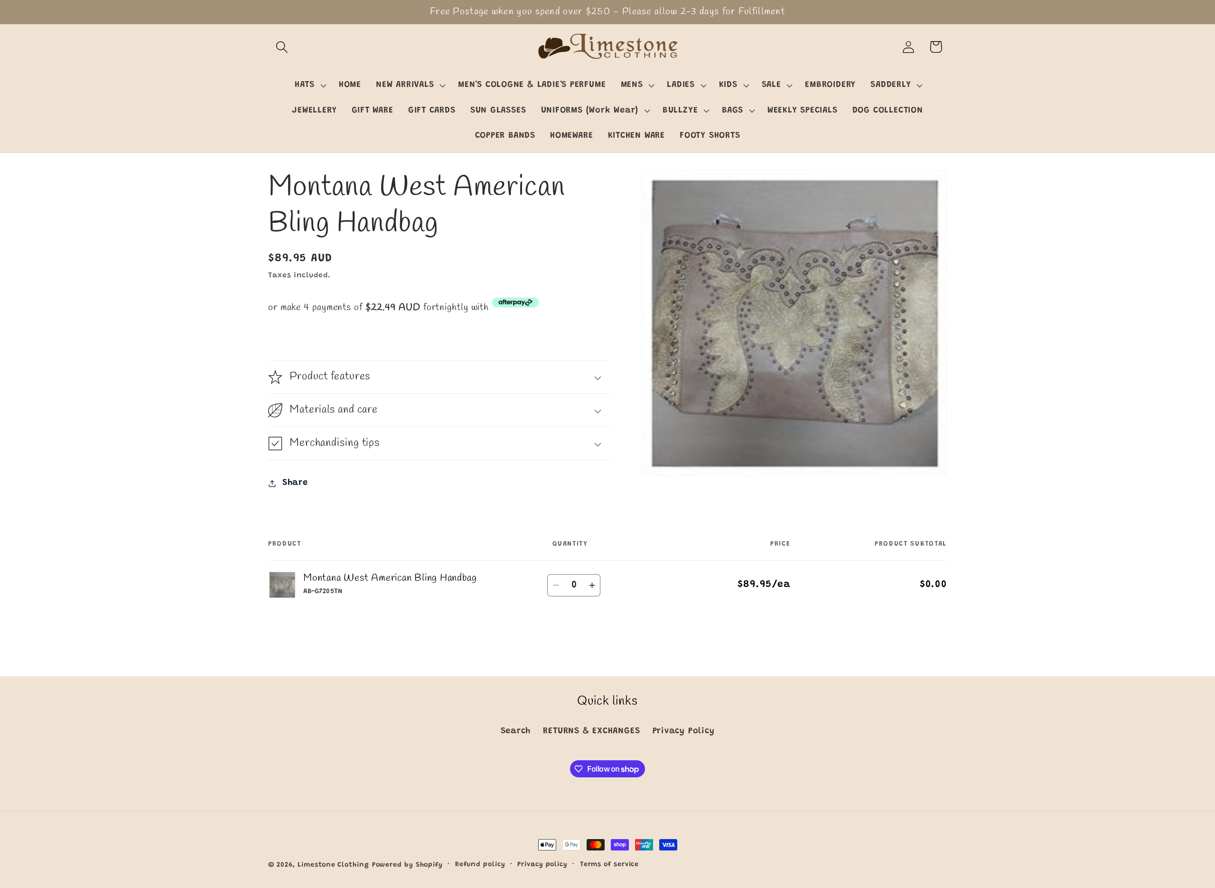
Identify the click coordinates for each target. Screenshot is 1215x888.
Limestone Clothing (333, 865)
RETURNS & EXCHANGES (591, 731)
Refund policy (480, 864)
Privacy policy (542, 864)
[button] (281, 46)
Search (516, 731)
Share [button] (295, 483)
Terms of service (609, 864)
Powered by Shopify (407, 865)
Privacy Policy (684, 731)
